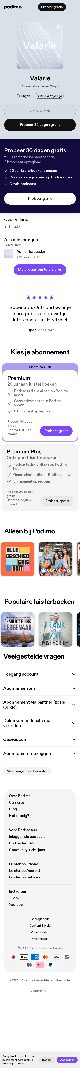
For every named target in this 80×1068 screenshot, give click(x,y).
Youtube (16, 904)
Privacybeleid (40, 939)
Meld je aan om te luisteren (40, 269)
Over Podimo (20, 796)
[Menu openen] (72, 7)
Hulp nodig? (19, 815)
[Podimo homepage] (13, 7)
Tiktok (14, 898)
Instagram (17, 891)
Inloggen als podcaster (28, 836)
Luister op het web (24, 877)
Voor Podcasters (23, 830)
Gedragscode (40, 919)
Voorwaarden (40, 932)
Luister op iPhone (23, 864)
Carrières (16, 802)
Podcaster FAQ (22, 843)
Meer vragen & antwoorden (27, 771)
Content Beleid (40, 926)
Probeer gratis (52, 7)
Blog (13, 809)
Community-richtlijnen (27, 849)
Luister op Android (24, 870)
